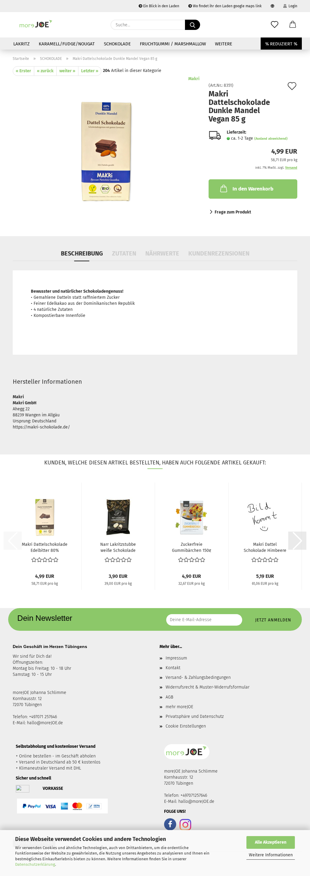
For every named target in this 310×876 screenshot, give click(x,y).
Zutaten (124, 253)
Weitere (223, 44)
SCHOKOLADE (117, 44)
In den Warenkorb (252, 189)
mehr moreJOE (179, 706)
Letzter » (89, 70)
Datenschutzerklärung (35, 864)
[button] (293, 24)
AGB (169, 697)
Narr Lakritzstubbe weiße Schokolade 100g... (118, 547)
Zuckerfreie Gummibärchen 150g (191, 547)
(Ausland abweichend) (271, 139)
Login (292, 6)
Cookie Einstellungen (186, 726)
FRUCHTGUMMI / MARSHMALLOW (173, 44)
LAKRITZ (21, 44)
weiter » (67, 70)
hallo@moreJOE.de (45, 722)
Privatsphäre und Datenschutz (195, 716)
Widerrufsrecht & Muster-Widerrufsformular (207, 687)
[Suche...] (192, 25)
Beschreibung (82, 253)
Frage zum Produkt (233, 212)
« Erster (23, 70)
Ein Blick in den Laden (160, 6)
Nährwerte (162, 253)
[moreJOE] (36, 24)
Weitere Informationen (271, 855)
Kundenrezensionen (218, 253)
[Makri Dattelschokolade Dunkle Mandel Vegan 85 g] (106, 151)
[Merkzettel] (274, 24)
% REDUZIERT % (281, 44)
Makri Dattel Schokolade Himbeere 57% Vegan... (265, 547)
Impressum (176, 658)
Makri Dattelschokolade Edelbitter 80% (45, 547)
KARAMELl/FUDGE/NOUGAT (67, 44)
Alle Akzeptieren (270, 842)
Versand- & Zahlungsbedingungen (198, 677)
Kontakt (173, 667)
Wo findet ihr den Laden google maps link (227, 6)
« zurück (45, 70)
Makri (194, 78)
